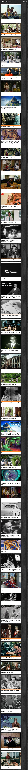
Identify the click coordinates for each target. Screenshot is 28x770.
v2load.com (3, 1)
